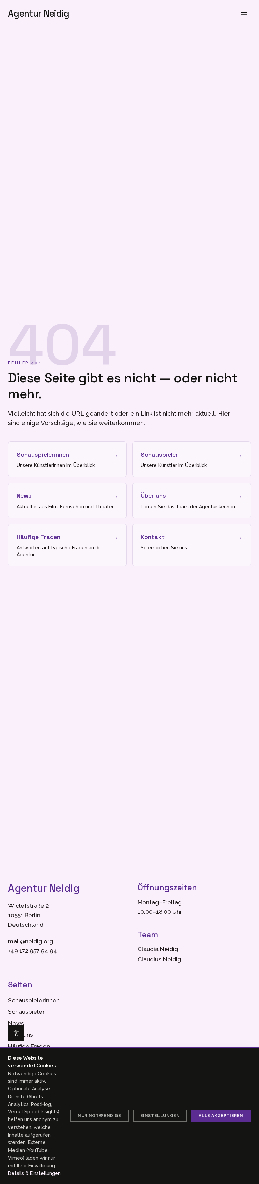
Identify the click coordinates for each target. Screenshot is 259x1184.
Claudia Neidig (158, 949)
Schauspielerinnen (34, 1000)
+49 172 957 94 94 (32, 950)
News (16, 1023)
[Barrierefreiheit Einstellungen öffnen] (16, 1033)
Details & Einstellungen (34, 1173)
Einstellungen (160, 1115)
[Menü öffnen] (244, 13)
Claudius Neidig (159, 959)
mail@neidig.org (30, 941)
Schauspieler (26, 1011)
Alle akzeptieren (221, 1115)
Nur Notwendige (99, 1115)
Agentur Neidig (38, 13)
